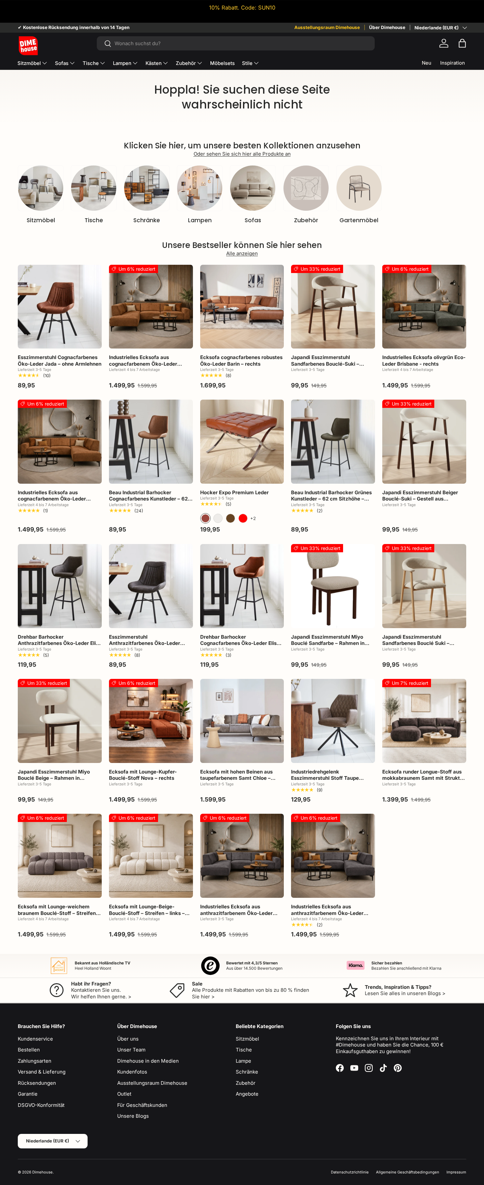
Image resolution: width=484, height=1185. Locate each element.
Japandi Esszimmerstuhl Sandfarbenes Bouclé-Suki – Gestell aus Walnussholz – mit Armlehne (327, 367)
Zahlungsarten (34, 1061)
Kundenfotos (132, 1072)
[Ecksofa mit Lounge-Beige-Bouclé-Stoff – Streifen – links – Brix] (151, 856)
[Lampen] (199, 188)
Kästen (154, 63)
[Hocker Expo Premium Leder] (242, 442)
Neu (426, 63)
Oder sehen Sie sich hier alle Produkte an (242, 154)
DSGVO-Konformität (41, 1105)
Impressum (456, 1172)
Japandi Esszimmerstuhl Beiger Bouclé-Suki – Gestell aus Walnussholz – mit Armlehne (420, 498)
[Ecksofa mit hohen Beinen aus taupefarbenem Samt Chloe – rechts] (242, 721)
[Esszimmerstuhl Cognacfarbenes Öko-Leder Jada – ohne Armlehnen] (60, 307)
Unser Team (131, 1050)
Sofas (61, 63)
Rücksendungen (37, 1083)
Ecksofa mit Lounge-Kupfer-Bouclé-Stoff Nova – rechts (143, 775)
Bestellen (29, 1050)
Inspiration (452, 63)
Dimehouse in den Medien (148, 1061)
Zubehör (186, 63)
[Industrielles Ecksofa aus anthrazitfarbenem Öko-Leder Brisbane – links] (242, 856)
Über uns (128, 1039)
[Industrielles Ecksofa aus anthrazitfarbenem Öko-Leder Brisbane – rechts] (333, 856)
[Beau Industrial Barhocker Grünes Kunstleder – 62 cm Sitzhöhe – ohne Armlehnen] (333, 442)
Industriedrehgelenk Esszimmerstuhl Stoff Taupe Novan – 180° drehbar (325, 778)
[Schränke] (146, 188)
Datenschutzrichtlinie (350, 1172)
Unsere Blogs (133, 1116)
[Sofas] (252, 188)
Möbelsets (222, 63)
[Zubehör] (306, 188)
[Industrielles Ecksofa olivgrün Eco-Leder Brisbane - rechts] (424, 307)
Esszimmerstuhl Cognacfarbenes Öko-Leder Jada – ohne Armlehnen (59, 360)
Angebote (247, 1094)
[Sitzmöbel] (40, 188)
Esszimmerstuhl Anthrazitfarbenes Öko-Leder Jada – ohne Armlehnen (144, 643)
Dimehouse (42, 1172)
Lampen (122, 63)
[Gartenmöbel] (359, 188)
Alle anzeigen (242, 253)
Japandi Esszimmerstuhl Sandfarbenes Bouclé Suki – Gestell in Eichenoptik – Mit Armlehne (415, 646)
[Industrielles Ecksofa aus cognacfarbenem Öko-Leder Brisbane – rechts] (60, 442)
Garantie (28, 1094)
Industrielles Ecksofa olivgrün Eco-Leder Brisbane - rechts (424, 360)
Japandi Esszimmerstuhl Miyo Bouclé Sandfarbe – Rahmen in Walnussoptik (327, 643)
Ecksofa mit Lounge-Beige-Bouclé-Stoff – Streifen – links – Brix (147, 913)
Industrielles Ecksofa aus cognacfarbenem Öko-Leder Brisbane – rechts (52, 498)
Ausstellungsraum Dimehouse (327, 27)
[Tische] (93, 188)
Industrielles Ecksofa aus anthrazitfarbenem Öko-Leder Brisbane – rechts (327, 913)
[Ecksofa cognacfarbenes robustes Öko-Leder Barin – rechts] (242, 307)
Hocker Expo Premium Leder (234, 492)
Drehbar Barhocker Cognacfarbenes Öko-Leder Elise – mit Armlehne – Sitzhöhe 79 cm (241, 643)
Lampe (243, 1061)
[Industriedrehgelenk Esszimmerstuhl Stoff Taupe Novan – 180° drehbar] (333, 721)
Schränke (146, 220)
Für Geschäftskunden (142, 1105)
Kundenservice (35, 1039)
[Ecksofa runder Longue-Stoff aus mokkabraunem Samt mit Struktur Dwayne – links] (424, 721)
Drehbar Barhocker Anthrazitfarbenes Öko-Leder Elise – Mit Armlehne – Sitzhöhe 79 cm (59, 643)
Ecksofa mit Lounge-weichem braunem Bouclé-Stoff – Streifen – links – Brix (59, 913)
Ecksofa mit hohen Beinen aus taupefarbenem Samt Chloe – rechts (236, 778)
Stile (247, 63)
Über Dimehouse (387, 27)
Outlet (124, 1094)
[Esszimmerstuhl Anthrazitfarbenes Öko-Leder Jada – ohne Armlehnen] (151, 586)
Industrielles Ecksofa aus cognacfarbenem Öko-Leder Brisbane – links (143, 363)
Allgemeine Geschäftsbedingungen (407, 1172)
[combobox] (236, 43)
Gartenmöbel (358, 220)
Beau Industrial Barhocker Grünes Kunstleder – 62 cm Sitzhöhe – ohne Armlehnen (331, 498)
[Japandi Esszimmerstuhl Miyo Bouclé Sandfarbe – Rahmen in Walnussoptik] (333, 586)
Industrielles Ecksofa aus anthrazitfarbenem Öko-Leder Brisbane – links (236, 913)
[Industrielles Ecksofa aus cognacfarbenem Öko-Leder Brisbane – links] (151, 307)
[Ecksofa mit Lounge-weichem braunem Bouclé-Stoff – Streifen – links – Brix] (60, 856)
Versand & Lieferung (42, 1072)
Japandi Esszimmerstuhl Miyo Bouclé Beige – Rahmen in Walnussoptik (54, 778)
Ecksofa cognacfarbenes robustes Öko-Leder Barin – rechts (241, 360)
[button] (462, 43)
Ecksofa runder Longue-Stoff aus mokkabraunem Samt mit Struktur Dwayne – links (423, 778)
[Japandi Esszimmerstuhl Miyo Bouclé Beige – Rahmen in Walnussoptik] (60, 721)
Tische (91, 63)
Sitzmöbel (29, 63)
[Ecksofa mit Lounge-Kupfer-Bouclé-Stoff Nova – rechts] (151, 721)
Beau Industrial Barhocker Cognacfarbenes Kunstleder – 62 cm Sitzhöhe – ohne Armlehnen (148, 498)
